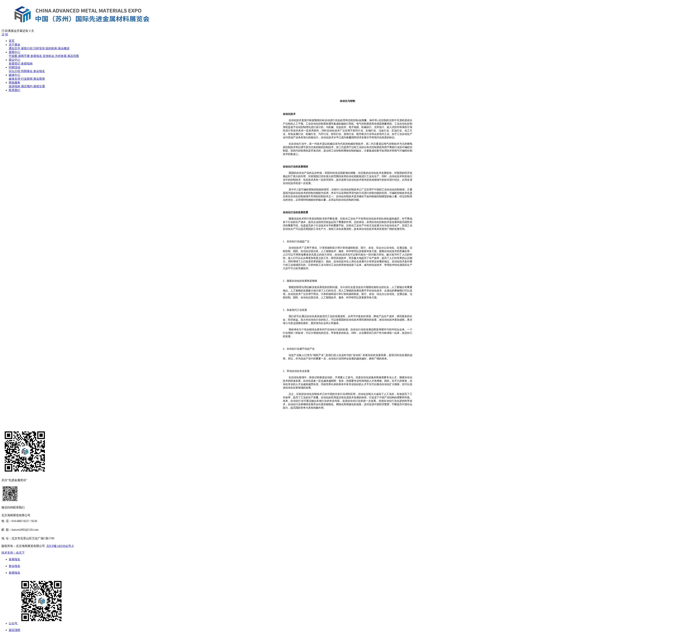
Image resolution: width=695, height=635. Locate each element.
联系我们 (14, 90)
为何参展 (61, 55)
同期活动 (14, 67)
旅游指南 (15, 86)
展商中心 (14, 52)
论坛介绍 (15, 71)
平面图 (13, 55)
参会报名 (39, 71)
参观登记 (15, 63)
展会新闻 (39, 78)
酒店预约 (27, 86)
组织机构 (52, 48)
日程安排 (39, 48)
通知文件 (15, 48)
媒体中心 (14, 74)
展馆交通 (39, 86)
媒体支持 (15, 78)
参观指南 (27, 63)
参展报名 (36, 55)
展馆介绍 (27, 48)
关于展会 (14, 44)
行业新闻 (27, 78)
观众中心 (14, 59)
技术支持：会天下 (13, 552)
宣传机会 (49, 55)
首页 (11, 40)
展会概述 (64, 48)
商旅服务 (14, 82)
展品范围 (73, 55)
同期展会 (27, 71)
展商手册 (24, 55)
